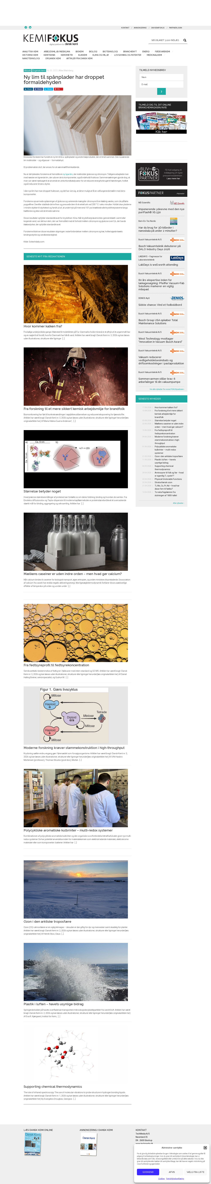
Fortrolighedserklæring (175, 1179)
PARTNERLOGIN (175, 28)
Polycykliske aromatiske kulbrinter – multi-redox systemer (68, 830)
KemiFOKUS (51, 39)
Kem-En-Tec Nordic (147, 221)
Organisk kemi (39, 70)
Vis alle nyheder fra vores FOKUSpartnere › (167, 389)
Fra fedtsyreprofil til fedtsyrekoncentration (56, 665)
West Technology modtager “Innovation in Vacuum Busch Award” (160, 340)
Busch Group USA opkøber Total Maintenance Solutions (158, 322)
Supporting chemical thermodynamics (53, 1086)
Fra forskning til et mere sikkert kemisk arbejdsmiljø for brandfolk (74, 409)
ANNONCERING (140, 28)
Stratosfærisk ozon (163, 482)
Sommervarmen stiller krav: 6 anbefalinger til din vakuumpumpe (159, 380)
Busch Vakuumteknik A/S (150, 239)
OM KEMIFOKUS (157, 28)
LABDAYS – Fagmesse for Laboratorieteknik (150, 258)
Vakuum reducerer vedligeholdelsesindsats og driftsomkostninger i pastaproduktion (161, 360)
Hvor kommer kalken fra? (43, 326)
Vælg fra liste (195, 1172)
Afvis (172, 1172)
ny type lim (68, 174)
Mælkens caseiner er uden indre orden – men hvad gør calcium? (73, 574)
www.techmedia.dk (144, 1143)
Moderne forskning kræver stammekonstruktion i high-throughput (74, 748)
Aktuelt (27, 70)
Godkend (148, 1172)
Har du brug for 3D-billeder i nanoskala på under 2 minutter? (158, 229)
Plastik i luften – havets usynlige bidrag (54, 1004)
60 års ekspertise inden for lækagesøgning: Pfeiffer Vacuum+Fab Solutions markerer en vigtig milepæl (161, 285)
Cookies (161, 1179)
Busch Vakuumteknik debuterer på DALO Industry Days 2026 (160, 248)
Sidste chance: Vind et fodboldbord (160, 304)
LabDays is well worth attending (158, 264)
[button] (205, 1147)
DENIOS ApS (144, 298)
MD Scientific (144, 202)
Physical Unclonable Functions (168, 479)
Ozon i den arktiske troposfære (47, 921)
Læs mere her (173, 178)
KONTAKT (125, 28)
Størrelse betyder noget (42, 491)
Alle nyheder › (178, 503)
